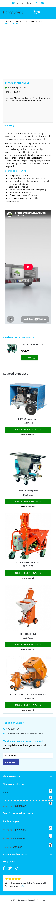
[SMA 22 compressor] (12, 348)
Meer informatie (27, 434)
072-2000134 (37, 3)
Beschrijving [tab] (9, 125)
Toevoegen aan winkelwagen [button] (28, 430)
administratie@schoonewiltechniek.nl (42, 3)
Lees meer (27, 357)
